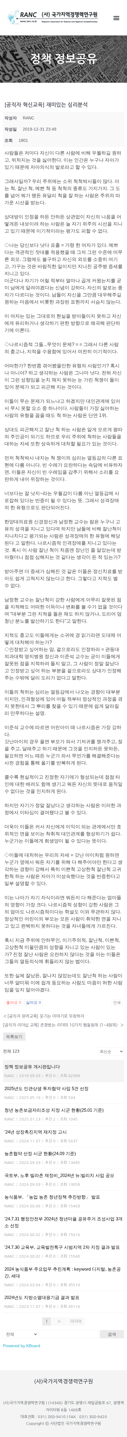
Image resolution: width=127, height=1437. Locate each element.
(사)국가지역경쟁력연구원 (63, 1381)
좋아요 (13, 1002)
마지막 (76, 1321)
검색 (112, 1334)
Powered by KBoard (21, 1345)
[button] (116, 17)
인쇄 (117, 1002)
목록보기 (14, 1036)
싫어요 (33, 1002)
